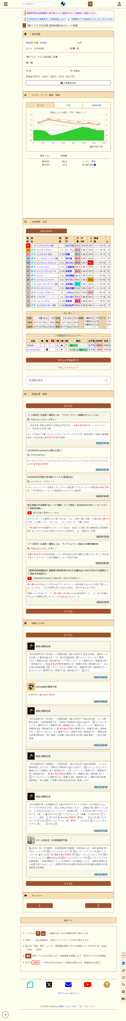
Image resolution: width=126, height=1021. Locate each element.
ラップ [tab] (40, 105)
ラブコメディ (43, 245)
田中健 (69, 258)
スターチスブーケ (45, 284)
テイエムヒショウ (45, 258)
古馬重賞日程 (69, 83)
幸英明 (69, 271)
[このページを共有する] (5, 1014)
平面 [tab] (68, 105)
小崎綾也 (70, 292)
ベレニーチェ (43, 301)
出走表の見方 (36, 380)
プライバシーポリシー (68, 993)
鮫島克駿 (70, 245)
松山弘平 (70, 305)
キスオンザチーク (45, 292)
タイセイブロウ (44, 250)
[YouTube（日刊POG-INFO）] (87, 984)
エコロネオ (42, 254)
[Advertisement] (68, 190)
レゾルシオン (43, 266)
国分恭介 (70, 279)
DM (61, 1006)
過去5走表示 (46, 231)
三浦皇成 (70, 266)
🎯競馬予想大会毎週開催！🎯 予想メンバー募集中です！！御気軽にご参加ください (61, 13)
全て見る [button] (68, 405)
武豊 (68, 254)
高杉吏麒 (70, 288)
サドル (40, 275)
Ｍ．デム (70, 250)
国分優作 (70, 296)
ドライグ (41, 296)
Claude (30, 345)
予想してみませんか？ (68, 367)
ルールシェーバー (45, 279)
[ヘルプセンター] (107, 984)
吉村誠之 (70, 284)
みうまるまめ (33, 349)
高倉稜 (69, 301)
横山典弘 (70, 262)
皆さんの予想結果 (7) (68, 360)
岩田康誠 (70, 275)
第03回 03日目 (36, 42)
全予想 (92, 345)
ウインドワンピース (46, 271)
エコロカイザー (44, 305)
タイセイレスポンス (46, 262)
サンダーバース (44, 288)
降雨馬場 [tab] (96, 105)
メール (72, 1006)
